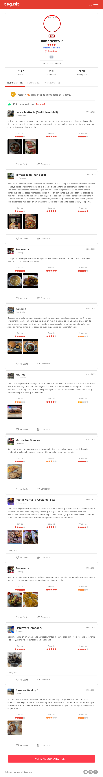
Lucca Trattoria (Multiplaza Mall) (37, 112)
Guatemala (28, 772)
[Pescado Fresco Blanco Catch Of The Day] (30, 221)
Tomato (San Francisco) (31, 175)
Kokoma (21, 309)
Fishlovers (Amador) (29, 628)
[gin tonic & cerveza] (15, 221)
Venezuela (18, 772)
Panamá (40, 104)
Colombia (8, 772)
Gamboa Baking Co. (28, 690)
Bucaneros (23, 249)
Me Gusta (23, 164)
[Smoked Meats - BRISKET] (15, 537)
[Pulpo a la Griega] (15, 599)
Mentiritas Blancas (28, 440)
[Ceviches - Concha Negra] (15, 659)
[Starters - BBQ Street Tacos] (30, 537)
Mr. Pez (20, 374)
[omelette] (15, 471)
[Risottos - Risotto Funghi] (15, 146)
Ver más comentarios (50, 758)
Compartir (45, 164)
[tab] (15, 83)
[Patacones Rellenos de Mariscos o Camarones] (30, 599)
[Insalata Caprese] (30, 146)
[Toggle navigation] (96, 4)
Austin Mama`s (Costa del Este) (36, 499)
